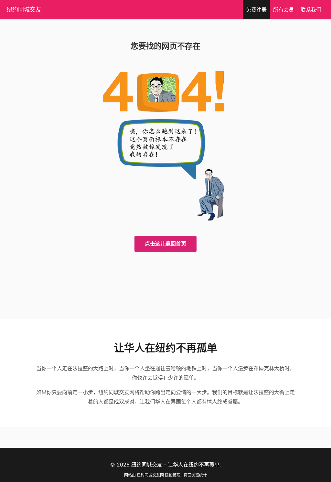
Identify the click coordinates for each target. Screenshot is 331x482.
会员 (283, 9)
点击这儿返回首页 (165, 243)
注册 (256, 9)
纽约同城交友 (23, 9)
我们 (311, 9)
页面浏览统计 (195, 475)
